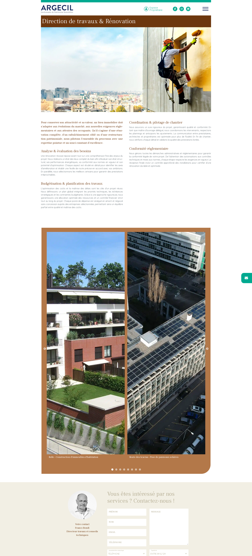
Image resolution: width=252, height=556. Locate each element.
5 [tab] (128, 469)
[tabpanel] (86, 347)
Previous (44, 349)
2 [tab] (116, 469)
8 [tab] (139, 469)
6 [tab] (132, 469)
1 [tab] (112, 469)
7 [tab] (136, 469)
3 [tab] (120, 469)
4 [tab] (124, 469)
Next (207, 349)
